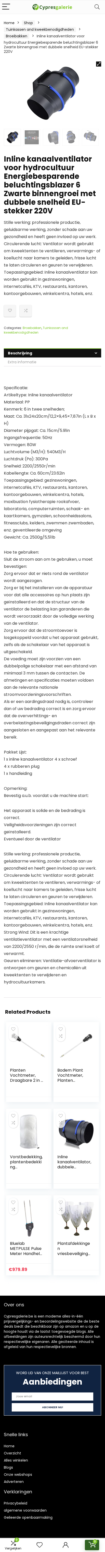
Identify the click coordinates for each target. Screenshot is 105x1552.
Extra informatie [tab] (22, 362)
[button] (98, 64)
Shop (28, 22)
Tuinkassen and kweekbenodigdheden (40, 29)
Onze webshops (18, 1474)
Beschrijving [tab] (20, 353)
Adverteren (14, 1481)
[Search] (97, 7)
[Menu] (6, 7)
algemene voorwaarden (25, 1510)
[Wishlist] (39, 1545)
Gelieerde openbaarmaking (28, 1517)
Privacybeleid (15, 1503)
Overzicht (12, 1453)
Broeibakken (16, 36)
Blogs (8, 1467)
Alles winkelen (16, 1460)
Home (9, 22)
